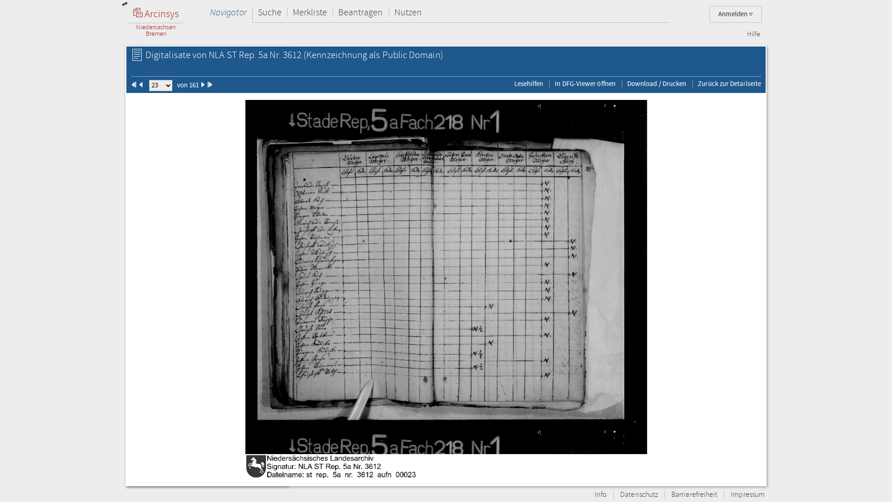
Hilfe (753, 34)
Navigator (228, 12)
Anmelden (733, 14)
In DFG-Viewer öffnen (585, 83)
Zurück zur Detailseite (729, 83)
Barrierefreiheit (694, 494)
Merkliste (310, 12)
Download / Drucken (656, 83)
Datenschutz (639, 494)
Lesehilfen (529, 83)
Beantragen (360, 12)
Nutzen (408, 12)
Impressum (748, 494)
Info (601, 494)
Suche (270, 12)
